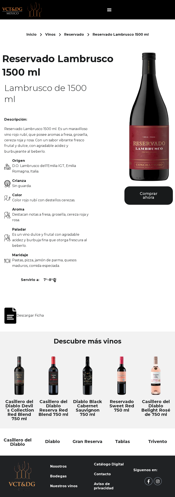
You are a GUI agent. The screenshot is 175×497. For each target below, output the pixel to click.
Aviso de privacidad (104, 486)
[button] (109, 9)
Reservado (74, 34)
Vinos (50, 34)
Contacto (102, 474)
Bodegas (58, 476)
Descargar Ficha (30, 315)
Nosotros (58, 466)
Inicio (31, 34)
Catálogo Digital (109, 464)
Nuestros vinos (63, 486)
